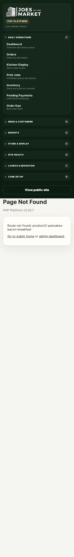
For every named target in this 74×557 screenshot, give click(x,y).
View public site (37, 190)
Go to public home (20, 236)
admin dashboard (51, 236)
